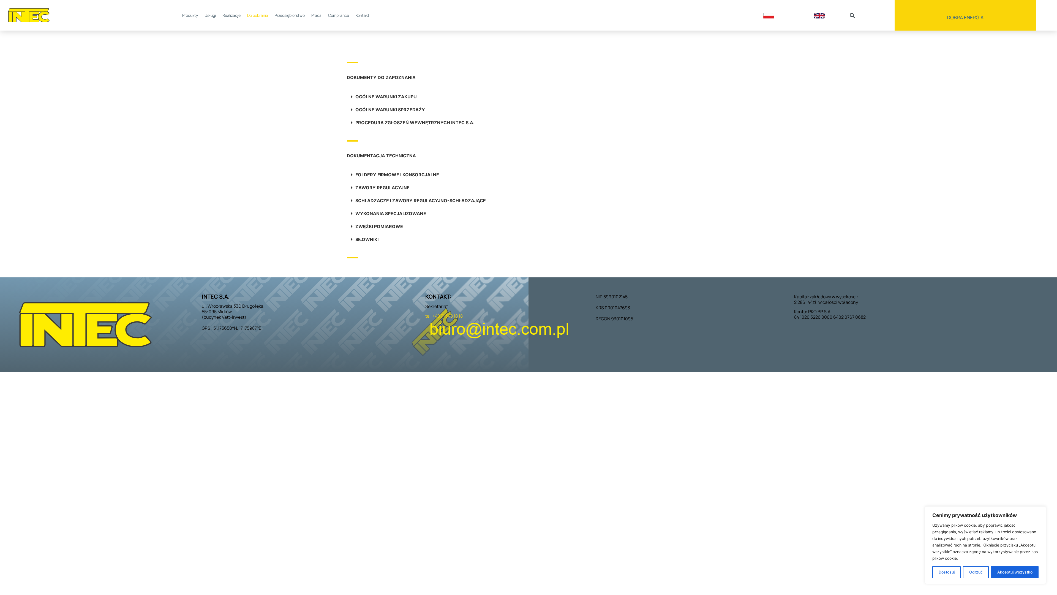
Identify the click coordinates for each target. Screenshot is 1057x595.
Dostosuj (947, 572)
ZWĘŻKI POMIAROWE (379, 226)
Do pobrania (257, 15)
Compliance (338, 15)
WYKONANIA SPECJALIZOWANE (390, 213)
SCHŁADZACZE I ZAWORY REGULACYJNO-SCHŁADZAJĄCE (420, 200)
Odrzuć (976, 572)
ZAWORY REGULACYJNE (382, 187)
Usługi (210, 15)
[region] (985, 545)
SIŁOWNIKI (366, 239)
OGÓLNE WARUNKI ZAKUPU (386, 96)
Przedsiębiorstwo (290, 15)
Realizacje (231, 15)
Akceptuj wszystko (1015, 572)
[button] (852, 15)
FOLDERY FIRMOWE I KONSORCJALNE (397, 174)
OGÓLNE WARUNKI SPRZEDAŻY (390, 109)
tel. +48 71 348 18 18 (444, 316)
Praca (316, 15)
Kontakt (362, 15)
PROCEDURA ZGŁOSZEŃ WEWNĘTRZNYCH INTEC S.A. (415, 122)
